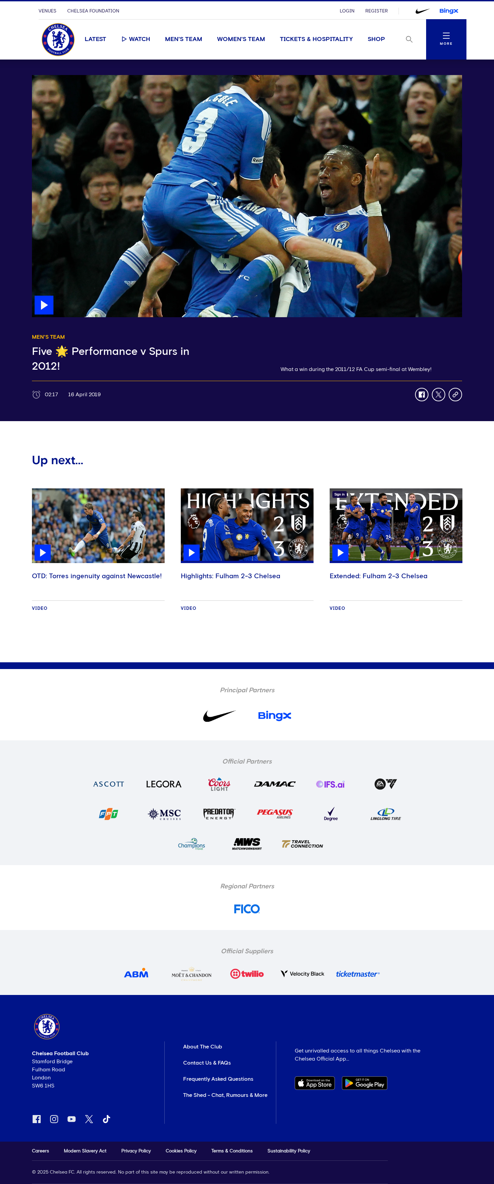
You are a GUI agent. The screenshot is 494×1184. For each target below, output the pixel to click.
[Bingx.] (449, 11)
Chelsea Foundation (93, 11)
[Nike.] (423, 11)
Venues (47, 11)
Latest (95, 39)
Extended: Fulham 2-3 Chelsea (378, 576)
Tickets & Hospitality (316, 39)
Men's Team (183, 39)
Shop (376, 39)
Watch (139, 39)
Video (40, 608)
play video (45, 78)
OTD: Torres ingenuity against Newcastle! (97, 576)
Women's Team (241, 39)
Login (347, 11)
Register (376, 11)
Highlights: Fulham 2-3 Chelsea (230, 576)
